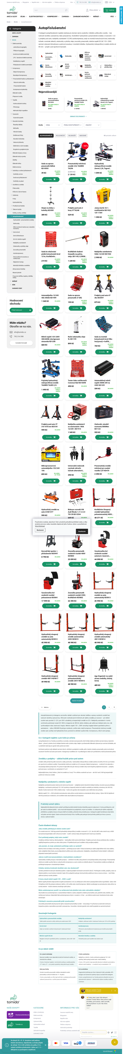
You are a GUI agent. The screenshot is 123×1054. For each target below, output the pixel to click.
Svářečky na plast (18, 181)
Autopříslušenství (18, 216)
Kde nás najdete (47, 2)
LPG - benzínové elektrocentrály (22, 57)
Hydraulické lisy (17, 202)
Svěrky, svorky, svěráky (19, 213)
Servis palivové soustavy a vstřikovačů (21, 257)
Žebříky (15, 160)
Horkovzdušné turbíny (19, 103)
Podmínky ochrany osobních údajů (70, 1030)
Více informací (40, 526)
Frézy (14, 199)
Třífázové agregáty (18, 50)
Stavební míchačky (18, 139)
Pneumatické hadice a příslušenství (23, 79)
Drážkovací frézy (18, 135)
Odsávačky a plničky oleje (20, 246)
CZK (110, 2)
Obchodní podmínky (66, 1027)
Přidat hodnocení (17, 310)
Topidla (15, 100)
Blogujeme (26, 2)
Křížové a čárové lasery (19, 192)
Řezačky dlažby (17, 124)
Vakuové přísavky (18, 142)
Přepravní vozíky (17, 96)
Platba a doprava (60, 2)
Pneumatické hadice (20, 86)
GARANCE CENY (17, 288)
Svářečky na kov (18, 174)
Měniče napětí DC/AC (46, 936)
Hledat (66, 10)
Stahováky (16, 223)
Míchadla (16, 128)
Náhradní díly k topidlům (20, 110)
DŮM (13, 285)
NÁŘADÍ (14, 281)
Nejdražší (72, 135)
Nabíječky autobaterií (19, 243)
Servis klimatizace (18, 235)
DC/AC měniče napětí (19, 239)
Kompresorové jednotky (20, 89)
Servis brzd (16, 232)
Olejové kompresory (19, 72)
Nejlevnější (60, 135)
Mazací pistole (17, 272)
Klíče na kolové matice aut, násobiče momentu (23, 227)
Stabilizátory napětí (19, 61)
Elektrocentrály (17, 43)
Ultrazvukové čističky (19, 269)
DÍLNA (14, 40)
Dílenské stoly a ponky (19, 156)
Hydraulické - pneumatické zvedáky (23, 220)
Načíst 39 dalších (77, 700)
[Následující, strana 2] (109, 707)
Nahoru (46, 707)
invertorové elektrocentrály (21, 54)
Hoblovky (15, 195)
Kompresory (16, 68)
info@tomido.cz (20, 332)
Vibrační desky (17, 131)
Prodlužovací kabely (19, 206)
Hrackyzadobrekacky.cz (23, 1015)
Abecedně (82, 135)
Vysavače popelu (18, 117)
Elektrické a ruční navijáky (20, 146)
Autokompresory (18, 253)
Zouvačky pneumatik (19, 250)
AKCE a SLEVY (16, 33)
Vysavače (15, 114)
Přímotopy (16, 107)
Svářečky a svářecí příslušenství (22, 170)
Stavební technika (18, 121)
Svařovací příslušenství (20, 177)
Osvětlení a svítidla (18, 184)
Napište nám (35, 2)
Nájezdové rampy (18, 262)
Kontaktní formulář (21, 343)
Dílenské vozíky (17, 93)
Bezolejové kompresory (20, 75)
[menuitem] (13, 16)
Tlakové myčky (17, 209)
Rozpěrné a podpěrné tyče (21, 149)
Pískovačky (16, 188)
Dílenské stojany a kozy (19, 153)
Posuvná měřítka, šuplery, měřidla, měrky (23, 277)
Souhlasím (82, 531)
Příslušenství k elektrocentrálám (22, 64)
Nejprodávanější (46, 135)
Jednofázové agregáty (20, 47)
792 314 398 (18, 336)
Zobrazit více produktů (77, 116)
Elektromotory (17, 167)
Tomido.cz (19, 1024)
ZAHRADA (15, 36)
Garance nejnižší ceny (13, 2)
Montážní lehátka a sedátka (21, 265)
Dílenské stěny (17, 163)
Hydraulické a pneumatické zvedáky (51, 918)
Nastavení (40, 530)
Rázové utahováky (19, 82)
